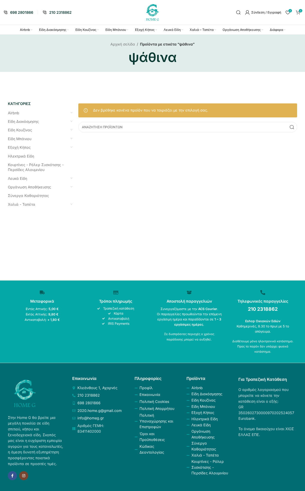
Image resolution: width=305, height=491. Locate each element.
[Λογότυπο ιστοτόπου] (152, 12)
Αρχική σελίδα (122, 44)
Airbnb (13, 113)
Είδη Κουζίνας (20, 130)
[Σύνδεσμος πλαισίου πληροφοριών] (18, 12)
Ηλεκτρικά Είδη (21, 156)
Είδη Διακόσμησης (23, 121)
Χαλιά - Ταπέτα (21, 204)
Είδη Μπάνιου (19, 139)
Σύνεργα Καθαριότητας (28, 195)
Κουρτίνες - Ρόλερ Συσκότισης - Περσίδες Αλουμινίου (36, 167)
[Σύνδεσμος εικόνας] (25, 393)
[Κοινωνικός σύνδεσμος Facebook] (12, 475)
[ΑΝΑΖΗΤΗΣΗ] (292, 127)
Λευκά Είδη (17, 178)
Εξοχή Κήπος (19, 147)
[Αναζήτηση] (238, 12)
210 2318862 (263, 309)
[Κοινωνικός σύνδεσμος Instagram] (23, 475)
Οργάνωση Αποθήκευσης (29, 187)
